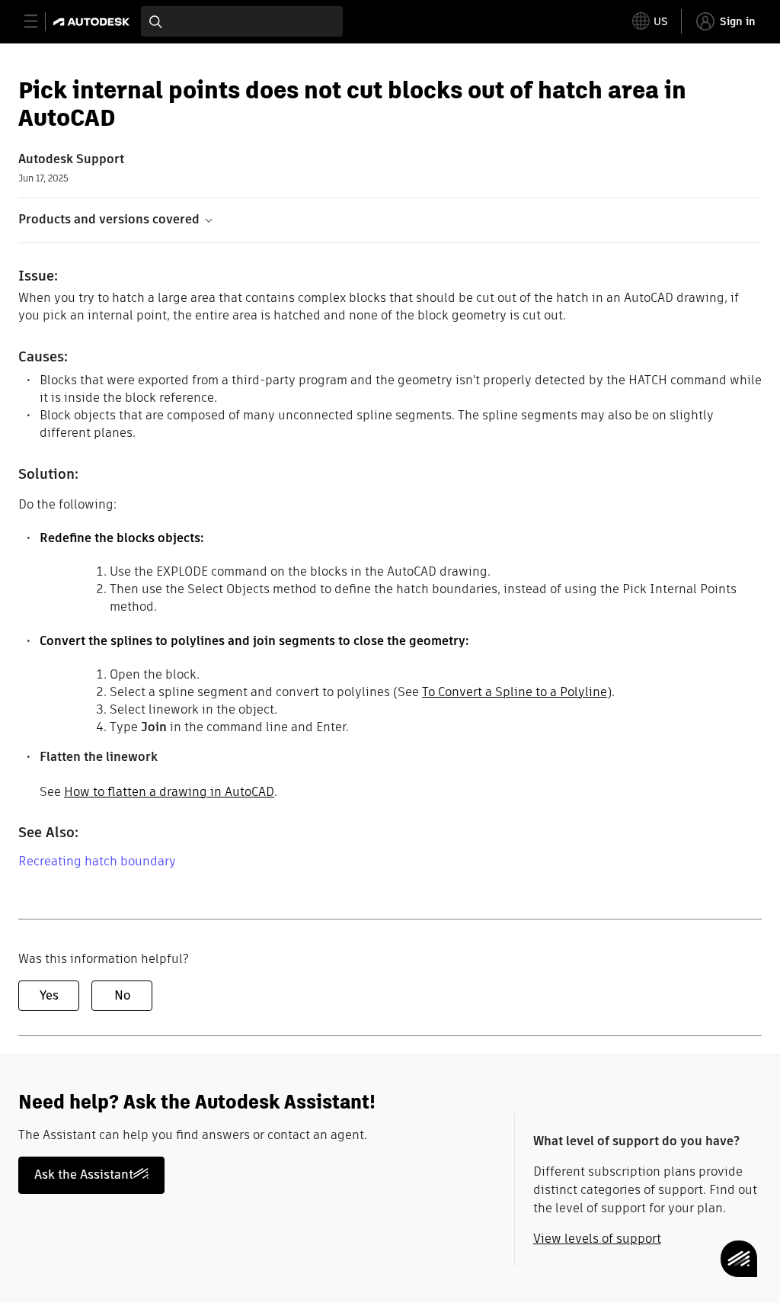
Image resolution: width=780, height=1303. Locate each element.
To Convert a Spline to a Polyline (514, 692)
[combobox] (242, 21)
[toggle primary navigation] (39, 21)
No (122, 995)
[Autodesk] (93, 21)
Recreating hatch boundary (97, 861)
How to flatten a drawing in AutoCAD (169, 792)
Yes (49, 995)
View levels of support (597, 1238)
